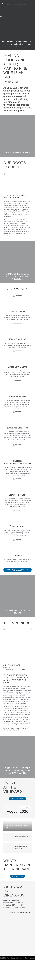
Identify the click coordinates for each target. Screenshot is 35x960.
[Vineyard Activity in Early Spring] (7, 848)
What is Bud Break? (21, 837)
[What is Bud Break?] (7, 837)
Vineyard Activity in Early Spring (21, 847)
